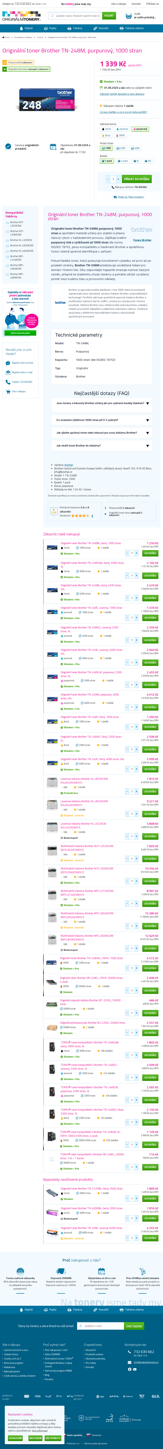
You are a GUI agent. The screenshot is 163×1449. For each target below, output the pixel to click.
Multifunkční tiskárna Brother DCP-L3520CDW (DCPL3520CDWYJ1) (87, 848)
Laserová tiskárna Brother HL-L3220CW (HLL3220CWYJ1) (83, 826)
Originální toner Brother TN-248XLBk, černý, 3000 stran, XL (92, 565)
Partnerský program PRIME (58, 1371)
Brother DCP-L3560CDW (17, 232)
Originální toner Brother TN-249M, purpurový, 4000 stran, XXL (90, 696)
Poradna (49, 1379)
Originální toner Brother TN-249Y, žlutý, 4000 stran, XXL (92, 759)
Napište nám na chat (22, 363)
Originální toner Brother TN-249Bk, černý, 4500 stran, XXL (91, 587)
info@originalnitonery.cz (146, 1362)
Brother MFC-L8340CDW (17, 266)
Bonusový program (13, 1363)
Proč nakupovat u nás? (56, 1350)
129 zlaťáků (111, 1095)
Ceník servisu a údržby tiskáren (20, 1376)
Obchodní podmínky (95, 1358)
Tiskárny (77, 28)
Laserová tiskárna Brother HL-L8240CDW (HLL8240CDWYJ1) (84, 803)
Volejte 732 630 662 (22, 382)
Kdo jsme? (91, 1350)
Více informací (40, 1430)
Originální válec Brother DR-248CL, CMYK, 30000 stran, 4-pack (91, 980)
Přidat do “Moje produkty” (131, 197)
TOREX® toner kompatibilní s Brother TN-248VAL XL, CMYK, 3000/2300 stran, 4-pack (90, 1134)
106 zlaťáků (107, 1051)
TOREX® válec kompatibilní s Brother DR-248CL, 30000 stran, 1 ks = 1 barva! (92, 1156)
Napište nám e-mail (22, 372)
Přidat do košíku (136, 178)
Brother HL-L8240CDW (21, 251)
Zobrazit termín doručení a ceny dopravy (122, 94)
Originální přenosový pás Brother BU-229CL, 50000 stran (92, 1023)
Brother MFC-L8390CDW (17, 275)
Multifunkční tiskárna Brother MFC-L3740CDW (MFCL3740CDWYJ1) (87, 893)
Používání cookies (94, 1354)
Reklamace (9, 1367)
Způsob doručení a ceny (16, 1350)
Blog (47, 1375)
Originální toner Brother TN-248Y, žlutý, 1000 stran (90, 717)
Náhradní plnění (12, 1371)
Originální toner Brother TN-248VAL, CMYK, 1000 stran (91, 958)
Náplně (28, 28)
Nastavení (35, 1438)
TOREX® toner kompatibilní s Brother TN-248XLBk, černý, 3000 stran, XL (90, 1044)
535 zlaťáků (112, 1140)
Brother (68, 465)
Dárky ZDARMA (52, 1354)
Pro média (91, 1363)
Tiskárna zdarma (134, 28)
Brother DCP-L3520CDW (17, 224)
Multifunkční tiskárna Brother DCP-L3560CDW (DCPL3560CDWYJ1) (87, 870)
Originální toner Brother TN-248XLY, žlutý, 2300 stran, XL (91, 739)
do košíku (150, 553)
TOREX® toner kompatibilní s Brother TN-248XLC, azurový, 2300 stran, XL (89, 1067)
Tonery (40, 37)
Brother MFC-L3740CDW (17, 258)
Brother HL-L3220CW (21, 240)
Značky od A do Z (12, 1358)
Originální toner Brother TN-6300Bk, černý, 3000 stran (92, 1208)
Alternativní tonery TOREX (59, 1358)
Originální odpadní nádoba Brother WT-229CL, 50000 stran (90, 1002)
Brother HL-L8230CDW (21, 245)
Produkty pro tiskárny (23, 37)
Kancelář (103, 28)
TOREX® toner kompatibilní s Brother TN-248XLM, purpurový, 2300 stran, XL (90, 1089)
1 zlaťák (105, 548)
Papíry (52, 28)
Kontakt (90, 1367)
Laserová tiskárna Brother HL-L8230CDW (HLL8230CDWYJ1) (84, 781)
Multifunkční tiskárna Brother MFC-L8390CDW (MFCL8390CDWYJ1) (87, 938)
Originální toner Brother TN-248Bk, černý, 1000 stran (91, 543)
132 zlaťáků (106, 1118)
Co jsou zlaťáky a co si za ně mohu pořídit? (123, 112)
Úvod (7, 37)
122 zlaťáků (109, 1073)
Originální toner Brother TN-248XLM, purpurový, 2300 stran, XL (91, 674)
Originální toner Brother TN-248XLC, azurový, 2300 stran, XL (89, 629)
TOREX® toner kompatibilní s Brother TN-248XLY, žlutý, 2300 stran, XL (92, 1112)
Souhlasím (15, 1438)
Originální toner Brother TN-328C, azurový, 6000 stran (91, 1228)
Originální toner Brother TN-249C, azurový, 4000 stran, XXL (92, 652)
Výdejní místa (11, 1354)
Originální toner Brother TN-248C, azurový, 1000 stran (91, 608)
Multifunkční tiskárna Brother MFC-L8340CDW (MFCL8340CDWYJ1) (87, 915)
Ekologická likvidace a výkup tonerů (58, 1364)
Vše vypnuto (53, 1438)
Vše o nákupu (19, 391)
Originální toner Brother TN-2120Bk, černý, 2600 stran (92, 1188)
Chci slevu (134, 1326)
